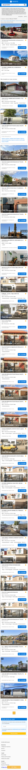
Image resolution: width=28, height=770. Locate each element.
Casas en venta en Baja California (9, 20)
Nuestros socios (9, 14)
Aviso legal (3, 754)
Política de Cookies (5, 758)
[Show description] (25, 40)
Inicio (2, 20)
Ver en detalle (22, 47)
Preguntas (3, 763)
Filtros (14, 767)
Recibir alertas (14, 733)
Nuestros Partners (5, 764)
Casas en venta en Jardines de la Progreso (11, 138)
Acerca (2, 748)
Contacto (3, 750)
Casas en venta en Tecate (20, 20)
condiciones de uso (16, 729)
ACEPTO (25, 16)
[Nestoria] (14, 2)
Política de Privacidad (5, 756)
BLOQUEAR (20, 16)
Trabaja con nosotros (5, 746)
